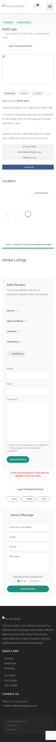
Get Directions (41, 193)
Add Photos (17, 354)
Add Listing (10, 685)
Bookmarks (10, 663)
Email (10, 384)
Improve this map (43, 245)
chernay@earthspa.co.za (29, 152)
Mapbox (17, 245)
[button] (7, 215)
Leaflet (8, 245)
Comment (13, 399)
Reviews (9, 658)
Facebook (29, 167)
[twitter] (42, 725)
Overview (9, 93)
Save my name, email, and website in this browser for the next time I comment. (27, 448)
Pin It (44, 499)
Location (38, 93)
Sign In (43, 6)
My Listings (10, 680)
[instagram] (37, 725)
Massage (8, 22)
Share (14, 499)
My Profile (9, 675)
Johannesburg (23, 22)
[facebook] (32, 725)
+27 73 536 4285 (29, 146)
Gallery (24, 93)
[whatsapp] (47, 725)
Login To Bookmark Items (30, 489)
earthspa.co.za (29, 157)
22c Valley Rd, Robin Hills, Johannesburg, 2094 (26, 35)
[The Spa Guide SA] (13, 6)
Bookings (9, 668)
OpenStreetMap (29, 245)
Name (11, 369)
